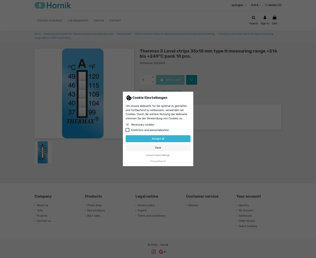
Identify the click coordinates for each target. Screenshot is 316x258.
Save (158, 147)
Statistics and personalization (150, 130)
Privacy (154, 161)
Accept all (158, 138)
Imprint (162, 161)
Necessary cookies (142, 124)
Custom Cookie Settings (158, 155)
